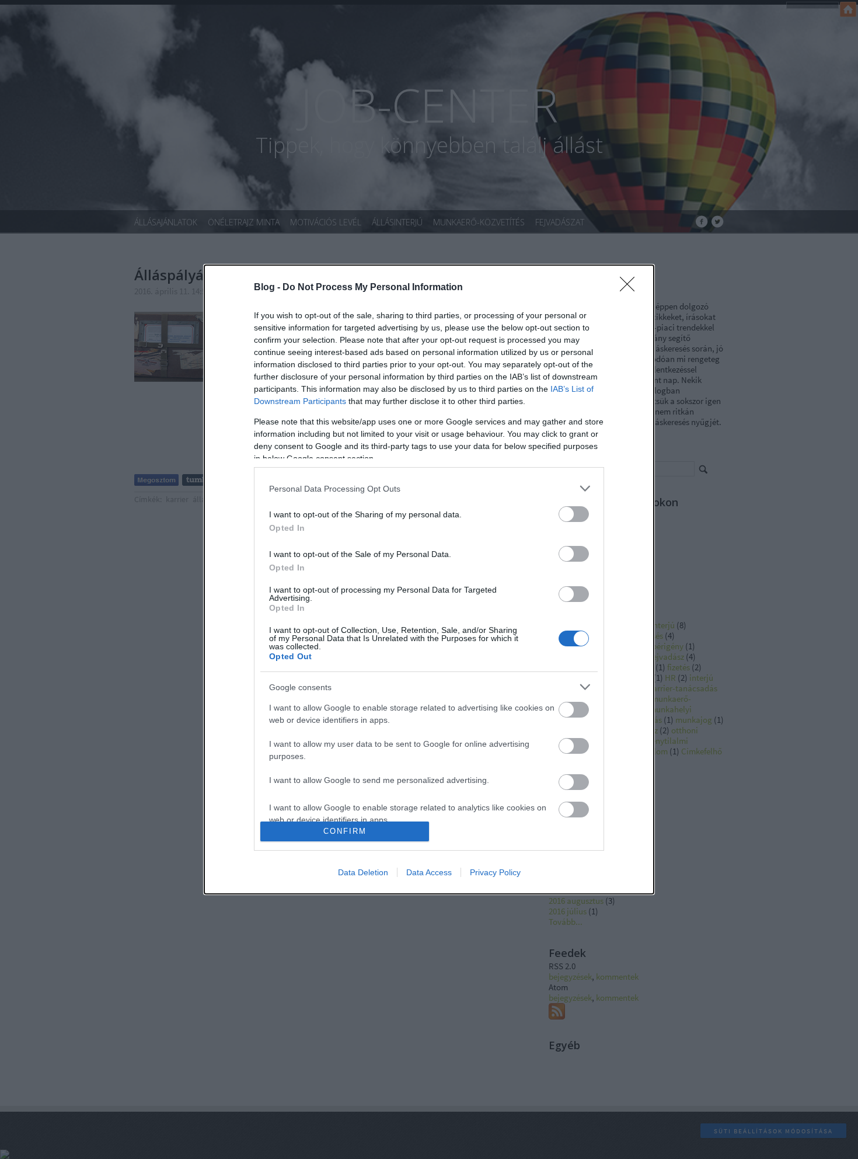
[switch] (574, 514)
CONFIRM (345, 831)
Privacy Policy (495, 872)
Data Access (429, 872)
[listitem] (429, 488)
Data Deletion (363, 872)
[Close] (631, 288)
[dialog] (429, 579)
